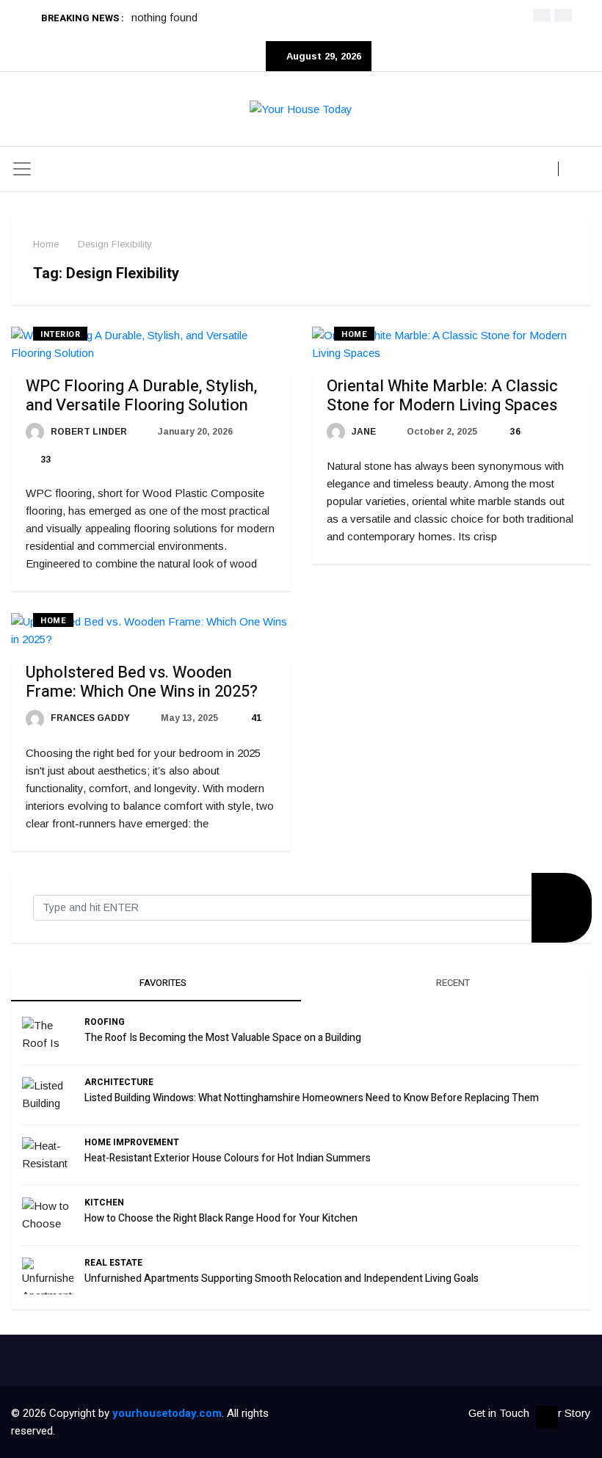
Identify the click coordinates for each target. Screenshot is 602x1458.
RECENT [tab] (452, 983)
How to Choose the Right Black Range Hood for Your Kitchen (221, 1218)
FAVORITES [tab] (161, 983)
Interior (60, 334)
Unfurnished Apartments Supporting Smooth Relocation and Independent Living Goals (281, 1278)
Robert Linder (87, 432)
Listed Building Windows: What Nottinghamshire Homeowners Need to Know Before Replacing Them (311, 1098)
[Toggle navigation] (22, 169)
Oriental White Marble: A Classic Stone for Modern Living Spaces (442, 395)
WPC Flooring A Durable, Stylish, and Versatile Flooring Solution (141, 395)
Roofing (104, 1022)
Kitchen (104, 1202)
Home (46, 244)
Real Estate (113, 1262)
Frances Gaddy (89, 718)
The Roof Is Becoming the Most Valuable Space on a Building (222, 1037)
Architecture (118, 1082)
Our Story (567, 1413)
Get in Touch (498, 1413)
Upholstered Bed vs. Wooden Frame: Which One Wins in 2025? (142, 682)
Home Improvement (131, 1142)
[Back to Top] (547, 1417)
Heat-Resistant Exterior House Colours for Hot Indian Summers (227, 1158)
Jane (362, 432)
